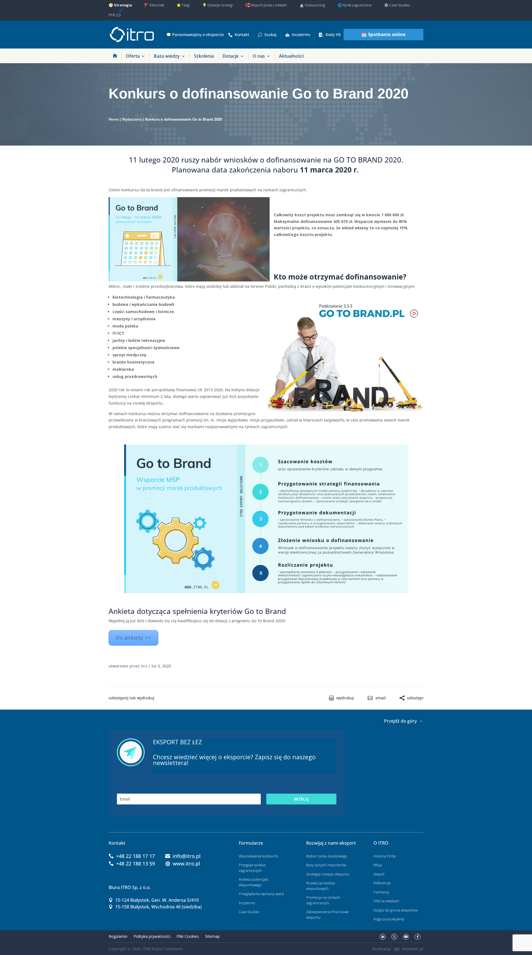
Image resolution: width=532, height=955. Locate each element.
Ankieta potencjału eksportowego (254, 882)
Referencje (382, 882)
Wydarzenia (132, 119)
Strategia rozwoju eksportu (327, 874)
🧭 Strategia (120, 5)
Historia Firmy (385, 856)
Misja (378, 864)
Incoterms (301, 34)
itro (144, 666)
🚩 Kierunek (154, 5)
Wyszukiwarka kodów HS (258, 856)
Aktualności (291, 56)
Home (114, 119)
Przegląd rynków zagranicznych (252, 867)
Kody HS (333, 34)
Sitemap (212, 936)
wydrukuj (345, 697)
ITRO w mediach (386, 900)
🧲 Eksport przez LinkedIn (266, 5)
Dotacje (230, 56)
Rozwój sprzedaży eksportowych (320, 885)
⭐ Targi (183, 5)
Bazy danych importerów (326, 864)
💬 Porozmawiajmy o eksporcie (195, 34)
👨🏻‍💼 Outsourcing (312, 5)
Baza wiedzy (167, 56)
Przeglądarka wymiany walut (261, 893)
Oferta (133, 56)
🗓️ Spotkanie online (383, 34)
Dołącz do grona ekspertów (396, 910)
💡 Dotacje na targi (217, 5)
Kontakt (242, 34)
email (380, 697)
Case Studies (249, 911)
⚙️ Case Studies (397, 5)
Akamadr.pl (412, 948)
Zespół (379, 874)
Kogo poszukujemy (389, 918)
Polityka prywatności (152, 936)
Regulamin (118, 936)
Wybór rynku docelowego (326, 856)
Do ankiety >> (133, 637)
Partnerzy (381, 892)
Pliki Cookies (188, 936)
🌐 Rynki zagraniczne (354, 5)
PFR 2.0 (115, 15)
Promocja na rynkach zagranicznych (323, 900)
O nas (259, 56)
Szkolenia (204, 56)
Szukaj (270, 34)
